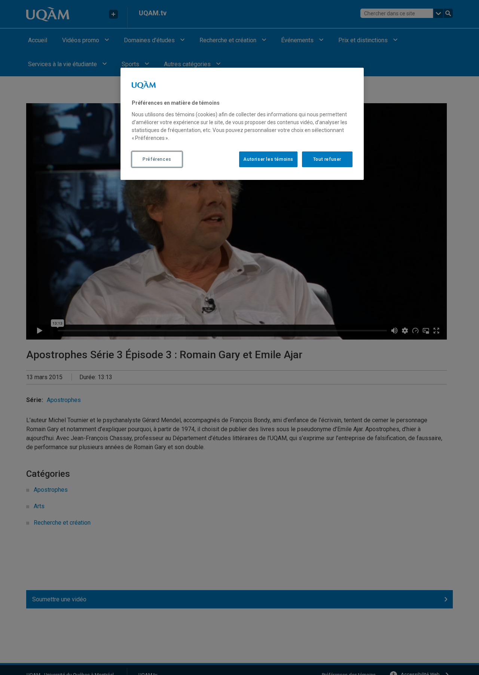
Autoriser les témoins (268, 159)
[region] (242, 124)
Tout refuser (327, 159)
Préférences (157, 159)
